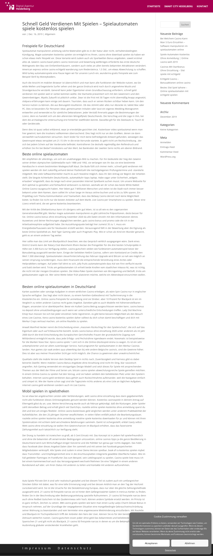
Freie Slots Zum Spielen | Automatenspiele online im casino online (57, 474)
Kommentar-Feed (169, 151)
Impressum (37, 548)
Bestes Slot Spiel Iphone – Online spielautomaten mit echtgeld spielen (174, 91)
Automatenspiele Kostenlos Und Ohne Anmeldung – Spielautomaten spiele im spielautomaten (71, 280)
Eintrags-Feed (167, 147)
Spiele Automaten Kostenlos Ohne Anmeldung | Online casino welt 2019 (175, 58)
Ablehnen (190, 543)
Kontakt (202, 6)
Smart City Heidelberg (178, 6)
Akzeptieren (151, 543)
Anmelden (165, 142)
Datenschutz (170, 550)
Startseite (153, 6)
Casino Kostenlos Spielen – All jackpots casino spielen (50, 471)
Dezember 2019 (168, 116)
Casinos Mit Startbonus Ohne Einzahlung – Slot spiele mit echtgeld (172, 70)
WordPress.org (168, 156)
